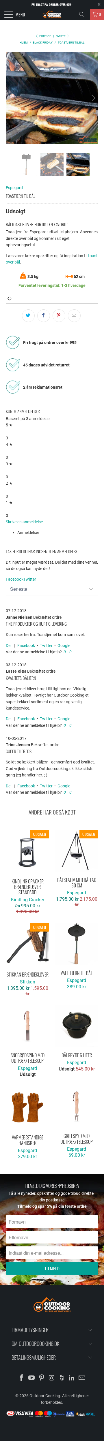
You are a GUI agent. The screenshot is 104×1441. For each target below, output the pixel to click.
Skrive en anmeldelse (24, 522)
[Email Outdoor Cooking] (81, 1378)
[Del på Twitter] (28, 315)
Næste (61, 36)
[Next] (93, 98)
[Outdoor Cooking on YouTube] (31, 1378)
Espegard (14, 187)
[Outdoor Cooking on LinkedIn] (72, 1378)
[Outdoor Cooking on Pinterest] (41, 1378)
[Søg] (84, 14)
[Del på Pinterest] (59, 315)
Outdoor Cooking (44, 1395)
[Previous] (11, 98)
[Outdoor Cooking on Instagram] (51, 1378)
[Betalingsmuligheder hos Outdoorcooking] (52, 1416)
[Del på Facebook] (43, 315)
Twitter (46, 645)
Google (63, 645)
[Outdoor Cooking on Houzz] (61, 1378)
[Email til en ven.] (74, 315)
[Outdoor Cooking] (52, 14)
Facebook (26, 645)
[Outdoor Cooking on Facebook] (21, 1378)
